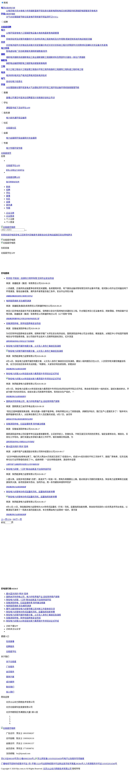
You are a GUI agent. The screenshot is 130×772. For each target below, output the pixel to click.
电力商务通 (11, 118)
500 (14, 519)
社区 (6, 123)
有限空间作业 (27, 296)
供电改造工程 (34, 319)
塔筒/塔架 (65, 39)
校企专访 (51, 98)
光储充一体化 (71, 57)
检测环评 (41, 87)
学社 (6, 103)
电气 (3, 78)
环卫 (51, 17)
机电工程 (79, 69)
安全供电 (26, 319)
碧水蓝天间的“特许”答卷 (17, 446)
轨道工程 (71, 69)
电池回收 (34, 75)
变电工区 (19, 235)
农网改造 (5, 235)
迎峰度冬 (33, 235)
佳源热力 (19, 296)
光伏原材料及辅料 (83, 45)
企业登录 (10, 216)
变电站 (51, 235)
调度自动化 (43, 235)
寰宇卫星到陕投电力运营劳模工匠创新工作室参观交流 (30, 609)
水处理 (13, 17)
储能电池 (10, 57)
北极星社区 (11, 128)
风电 (12, 11)
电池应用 (26, 75)
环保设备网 (21, 118)
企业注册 (10, 213)
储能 (32, 11)
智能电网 (53, 11)
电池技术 (43, 75)
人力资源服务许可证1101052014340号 (100, 764)
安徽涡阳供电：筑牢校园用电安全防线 (23, 323)
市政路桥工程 (53, 69)
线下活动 (18, 108)
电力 (3, 8)
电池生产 (18, 75)
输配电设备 (31, 33)
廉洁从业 (24, 442)
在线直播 (10, 641)
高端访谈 (43, 98)
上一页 (4, 519)
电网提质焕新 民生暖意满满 (18, 301)
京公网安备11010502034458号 (50, 758)
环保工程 (43, 69)
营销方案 (10, 677)
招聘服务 (10, 646)
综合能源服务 (67, 11)
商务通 (7, 113)
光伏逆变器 (37, 45)
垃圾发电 (28, 17)
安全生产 (24, 341)
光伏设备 (95, 45)
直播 (6, 93)
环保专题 (18, 148)
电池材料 (10, 75)
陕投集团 (9, 369)
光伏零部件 (70, 45)
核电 (59, 11)
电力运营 (16, 369)
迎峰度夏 (22, 487)
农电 (91, 11)
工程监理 (26, 69)
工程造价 (34, 69)
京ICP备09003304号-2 (25, 758)
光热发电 (104, 45)
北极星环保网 (10, 14)
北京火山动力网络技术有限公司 (57, 769)
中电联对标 (35, 464)
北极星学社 (11, 651)
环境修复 (36, 17)
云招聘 (27, 98)
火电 (8, 11)
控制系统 (74, 39)
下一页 (19, 519)
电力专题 (10, 148)
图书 (12, 108)
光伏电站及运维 (25, 45)
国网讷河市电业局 (12, 419)
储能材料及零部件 (57, 57)
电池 (95, 11)
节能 (22, 17)
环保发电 (14, 33)
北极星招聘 (6, 27)
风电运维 (82, 39)
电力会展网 (11, 138)
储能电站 (26, 57)
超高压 (57, 235)
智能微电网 (42, 63)
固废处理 (16, 87)
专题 (6, 143)
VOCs (55, 17)
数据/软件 (43, 51)
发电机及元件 (55, 39)
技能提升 (22, 396)
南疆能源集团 (11, 296)
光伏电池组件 (12, 45)
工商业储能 (35, 57)
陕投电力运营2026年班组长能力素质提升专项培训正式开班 (32, 374)
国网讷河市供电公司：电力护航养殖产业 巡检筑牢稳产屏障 (32, 401)
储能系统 (18, 57)
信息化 (46, 11)
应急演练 (22, 369)
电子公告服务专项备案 (74, 758)
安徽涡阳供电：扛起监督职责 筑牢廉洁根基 (25, 424)
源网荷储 (34, 51)
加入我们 (10, 692)
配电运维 (32, 63)
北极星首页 (6, 153)
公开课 (13, 98)
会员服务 (10, 672)
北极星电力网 (10, 8)
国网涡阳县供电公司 (13, 341)
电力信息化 (17, 81)
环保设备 (57, 87)
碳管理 (56, 33)
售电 (51, 33)
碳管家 (86, 11)
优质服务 (31, 341)
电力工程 (22, 33)
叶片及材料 (35, 39)
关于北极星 (11, 662)
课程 (8, 108)
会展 (6, 133)
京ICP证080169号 (8, 758)
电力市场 (26, 11)
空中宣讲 (20, 98)
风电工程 (45, 39)
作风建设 (31, 442)
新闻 (6, 3)
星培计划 (34, 98)
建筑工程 (63, 69)
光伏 (16, 11)
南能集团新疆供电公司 (14, 319)
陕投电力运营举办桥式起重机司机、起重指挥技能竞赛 (30, 492)
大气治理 (32, 87)
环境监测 (45, 17)
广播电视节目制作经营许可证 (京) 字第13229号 (22, 764)
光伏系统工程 (59, 45)
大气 (8, 17)
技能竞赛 (22, 515)
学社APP (26, 108)
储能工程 (45, 57)
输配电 (80, 11)
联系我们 (10, 687)
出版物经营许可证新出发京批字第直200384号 (63, 764)
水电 (20, 11)
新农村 (26, 235)
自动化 (9, 81)
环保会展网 (21, 138)
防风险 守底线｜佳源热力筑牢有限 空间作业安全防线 (30, 278)
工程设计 (18, 69)
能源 (75, 11)
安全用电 (64, 235)
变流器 (89, 39)
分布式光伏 (48, 45)
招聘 (6, 22)
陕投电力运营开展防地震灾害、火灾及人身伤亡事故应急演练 (33, 346)
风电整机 (26, 39)
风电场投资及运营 (14, 39)
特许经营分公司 (25, 464)
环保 (41, 11)
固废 (18, 17)
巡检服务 (22, 419)
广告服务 (10, 667)
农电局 (12, 235)
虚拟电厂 (14, 51)
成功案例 (10, 682)
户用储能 (81, 57)
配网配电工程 (22, 63)
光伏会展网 (31, 138)
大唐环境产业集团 (12, 464)
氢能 (37, 11)
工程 (3, 66)
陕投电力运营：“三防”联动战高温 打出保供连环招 (28, 469)
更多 (70, 235)
